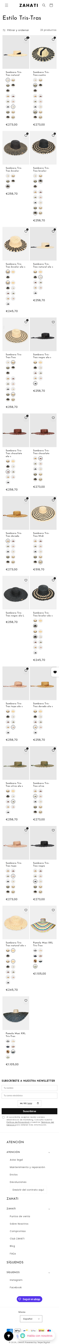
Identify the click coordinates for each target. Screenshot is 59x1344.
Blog (12, 1246)
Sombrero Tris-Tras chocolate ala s (14, 454)
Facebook (16, 1287)
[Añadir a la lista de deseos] (53, 322)
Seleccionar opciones (16, 65)
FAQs (13, 1253)
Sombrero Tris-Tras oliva (41, 784)
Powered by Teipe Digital (37, 1342)
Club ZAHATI (17, 1238)
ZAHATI (21, 1342)
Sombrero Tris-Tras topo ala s (14, 705)
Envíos (14, 1174)
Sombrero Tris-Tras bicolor (14, 169)
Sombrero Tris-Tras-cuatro (41, 73)
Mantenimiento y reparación (27, 1167)
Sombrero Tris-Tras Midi (41, 534)
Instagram (16, 1280)
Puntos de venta (20, 1216)
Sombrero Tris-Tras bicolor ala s (15, 265)
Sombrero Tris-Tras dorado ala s (43, 705)
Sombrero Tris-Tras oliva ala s (14, 784)
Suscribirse (29, 1111)
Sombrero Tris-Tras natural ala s (43, 265)
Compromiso (18, 1231)
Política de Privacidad (18, 1122)
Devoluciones (18, 1182)
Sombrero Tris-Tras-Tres (14, 356)
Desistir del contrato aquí (28, 1189)
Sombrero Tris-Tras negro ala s (42, 356)
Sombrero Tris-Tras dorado (14, 534)
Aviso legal (16, 1159)
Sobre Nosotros (19, 1223)
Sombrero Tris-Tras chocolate (41, 452)
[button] (6, 5)
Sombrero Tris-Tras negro (41, 864)
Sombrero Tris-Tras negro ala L (15, 614)
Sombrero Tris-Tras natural (14, 73)
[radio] (8, 80)
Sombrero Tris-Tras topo (14, 864)
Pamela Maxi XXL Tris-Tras (43, 944)
